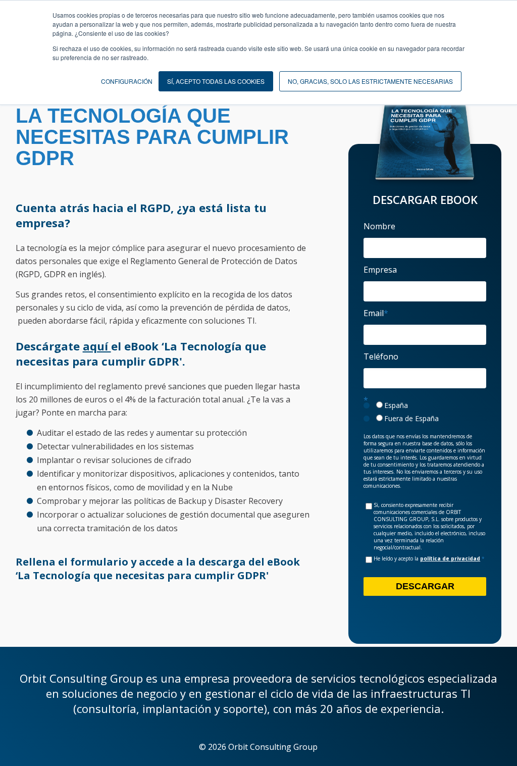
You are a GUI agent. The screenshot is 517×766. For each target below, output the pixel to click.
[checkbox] (425, 412)
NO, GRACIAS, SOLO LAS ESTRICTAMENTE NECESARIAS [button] (370, 81)
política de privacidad (450, 558)
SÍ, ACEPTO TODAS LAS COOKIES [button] (216, 81)
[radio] (425, 405)
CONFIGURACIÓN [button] (126, 81)
